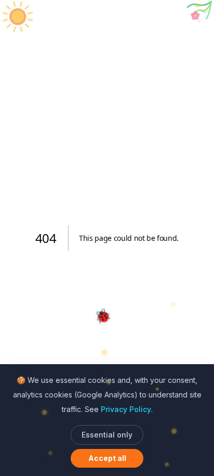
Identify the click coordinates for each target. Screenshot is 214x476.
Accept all (107, 458)
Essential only (107, 434)
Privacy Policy (126, 409)
